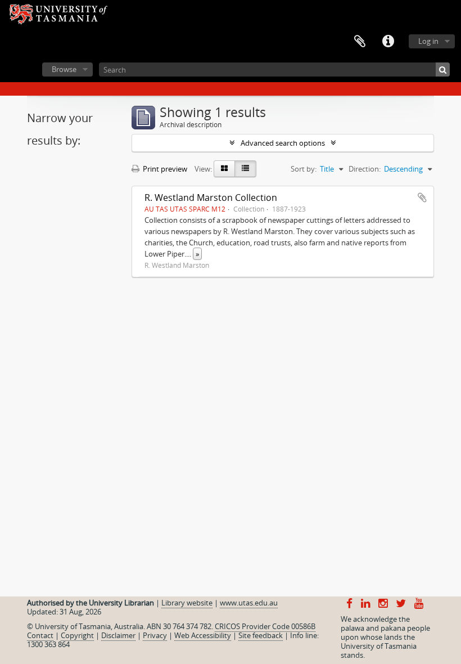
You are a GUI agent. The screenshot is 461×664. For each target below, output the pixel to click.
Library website (187, 603)
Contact (40, 635)
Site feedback (260, 635)
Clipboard (360, 42)
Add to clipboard (422, 197)
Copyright (77, 635)
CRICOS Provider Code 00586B (265, 626)
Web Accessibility (202, 635)
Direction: (365, 169)
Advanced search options (283, 143)
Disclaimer (118, 635)
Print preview (164, 169)
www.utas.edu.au (249, 603)
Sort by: (304, 169)
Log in (428, 41)
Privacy (155, 635)
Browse (64, 69)
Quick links (388, 42)
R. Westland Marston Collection (210, 197)
